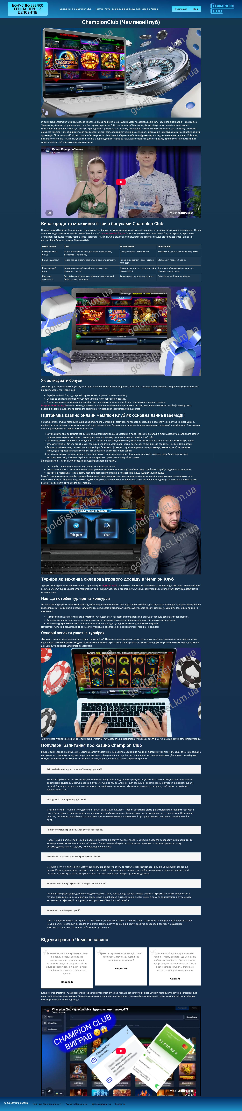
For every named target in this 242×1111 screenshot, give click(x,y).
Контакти (120, 1104)
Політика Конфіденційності (47, 1104)
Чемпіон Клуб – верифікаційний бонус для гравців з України (127, 9)
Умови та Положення (76, 1104)
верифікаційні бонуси (113, 233)
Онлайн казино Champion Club (75, 9)
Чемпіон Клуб (109, 585)
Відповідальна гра (101, 1104)
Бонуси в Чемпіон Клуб (53, 405)
